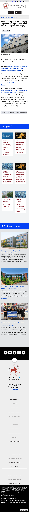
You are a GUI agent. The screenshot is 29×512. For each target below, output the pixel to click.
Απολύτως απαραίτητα (9, 498)
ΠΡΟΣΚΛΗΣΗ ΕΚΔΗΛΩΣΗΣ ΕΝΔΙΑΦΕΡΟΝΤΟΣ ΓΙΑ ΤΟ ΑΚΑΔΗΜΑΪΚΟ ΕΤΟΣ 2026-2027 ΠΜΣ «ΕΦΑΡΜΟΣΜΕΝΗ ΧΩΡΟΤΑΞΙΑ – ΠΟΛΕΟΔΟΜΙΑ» (7, 147)
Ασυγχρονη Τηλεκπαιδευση (14, 450)
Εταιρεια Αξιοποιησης (14, 416)
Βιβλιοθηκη (14, 403)
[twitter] (10, 352)
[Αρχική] (14, 6)
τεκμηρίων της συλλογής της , (14, 68)
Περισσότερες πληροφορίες (7, 495)
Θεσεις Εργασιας (14, 429)
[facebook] (6, 352)
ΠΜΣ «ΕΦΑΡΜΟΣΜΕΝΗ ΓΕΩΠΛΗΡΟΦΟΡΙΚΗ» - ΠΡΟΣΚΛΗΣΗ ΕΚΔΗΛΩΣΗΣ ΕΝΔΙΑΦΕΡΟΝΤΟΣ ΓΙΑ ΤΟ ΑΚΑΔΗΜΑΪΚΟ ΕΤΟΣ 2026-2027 (20, 177)
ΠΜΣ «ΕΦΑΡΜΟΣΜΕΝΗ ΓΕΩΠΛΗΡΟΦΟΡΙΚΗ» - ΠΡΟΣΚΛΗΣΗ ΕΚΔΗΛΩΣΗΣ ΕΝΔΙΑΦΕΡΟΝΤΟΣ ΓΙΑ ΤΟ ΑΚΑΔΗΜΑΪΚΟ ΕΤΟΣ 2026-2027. (20, 146)
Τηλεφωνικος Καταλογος (14, 475)
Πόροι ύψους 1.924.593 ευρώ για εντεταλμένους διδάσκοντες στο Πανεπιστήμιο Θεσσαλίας (13, 287)
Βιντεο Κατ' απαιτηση (14, 483)
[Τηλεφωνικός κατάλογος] (26, 1)
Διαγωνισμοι (14, 424)
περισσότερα (4, 262)
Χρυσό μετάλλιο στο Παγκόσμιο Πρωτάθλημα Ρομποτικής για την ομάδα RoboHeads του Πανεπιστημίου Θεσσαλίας (12, 323)
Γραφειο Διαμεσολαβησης (14, 454)
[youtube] (14, 352)
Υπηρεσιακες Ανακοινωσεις (14, 433)
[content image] (14, 43)
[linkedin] (23, 352)
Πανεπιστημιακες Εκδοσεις (14, 412)
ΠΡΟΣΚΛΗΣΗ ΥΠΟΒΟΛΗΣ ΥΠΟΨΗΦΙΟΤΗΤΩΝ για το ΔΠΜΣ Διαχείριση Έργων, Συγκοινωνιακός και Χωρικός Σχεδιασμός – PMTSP (7, 177)
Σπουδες (4, 112)
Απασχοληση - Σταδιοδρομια (14, 458)
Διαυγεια (14, 437)
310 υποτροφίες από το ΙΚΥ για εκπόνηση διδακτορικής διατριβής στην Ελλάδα (11, 251)
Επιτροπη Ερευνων (14, 399)
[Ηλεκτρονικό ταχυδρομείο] (23, 1)
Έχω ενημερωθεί (23, 510)
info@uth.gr (16, 389)
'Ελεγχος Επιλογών (9, 491)
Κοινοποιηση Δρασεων (14, 441)
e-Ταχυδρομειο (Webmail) (14, 479)
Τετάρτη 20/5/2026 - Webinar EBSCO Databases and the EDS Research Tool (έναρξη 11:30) (7, 203)
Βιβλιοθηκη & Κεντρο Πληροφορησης (17, 112)
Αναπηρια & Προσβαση (14, 462)
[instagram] (19, 352)
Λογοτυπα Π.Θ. (14, 466)
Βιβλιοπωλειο (14, 408)
